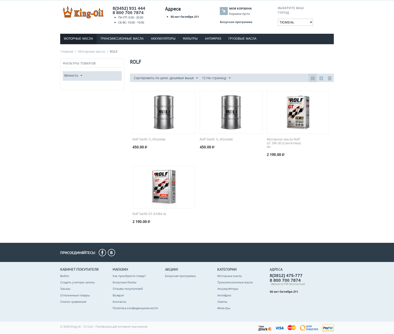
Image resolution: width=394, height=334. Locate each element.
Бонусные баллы (124, 282)
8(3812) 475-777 (286, 275)
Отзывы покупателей (128, 289)
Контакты (119, 302)
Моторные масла (78, 38)
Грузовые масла (242, 38)
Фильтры (190, 38)
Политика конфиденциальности (135, 308)
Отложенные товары (75, 295)
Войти (64, 276)
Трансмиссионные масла (122, 38)
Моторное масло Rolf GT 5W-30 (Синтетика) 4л (284, 143)
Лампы (222, 302)
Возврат (118, 295)
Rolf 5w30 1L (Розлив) (148, 139)
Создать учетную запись (77, 282)
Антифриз (213, 38)
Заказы (65, 289)
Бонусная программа (180, 276)
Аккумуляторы (163, 38)
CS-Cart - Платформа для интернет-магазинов (115, 326)
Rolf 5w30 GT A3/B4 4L (149, 214)
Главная (67, 51)
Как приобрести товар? (129, 276)
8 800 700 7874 (128, 12)
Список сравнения (73, 302)
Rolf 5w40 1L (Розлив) (216, 139)
